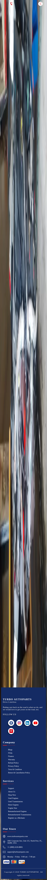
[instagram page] (19, 722)
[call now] (11, 3)
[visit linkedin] (27, 722)
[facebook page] (11, 722)
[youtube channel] (35, 722)
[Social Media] (40, 3)
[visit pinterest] (11, 731)
